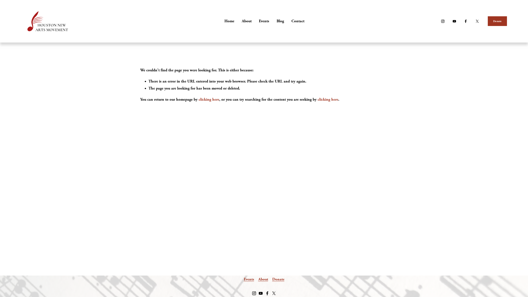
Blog (280, 21)
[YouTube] (454, 21)
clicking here (209, 99)
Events (264, 21)
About (247, 21)
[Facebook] (466, 21)
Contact (297, 21)
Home (229, 21)
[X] (477, 21)
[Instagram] (443, 21)
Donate (497, 21)
